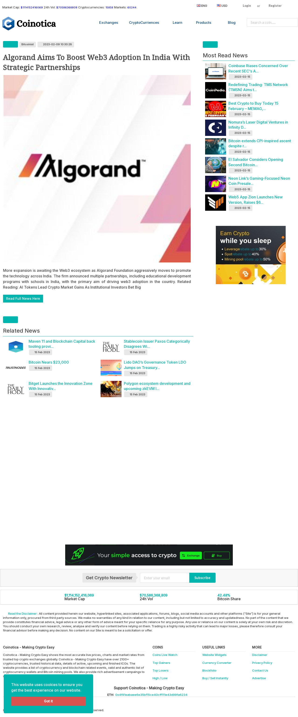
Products (203, 22)
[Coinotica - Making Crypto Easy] (29, 24)
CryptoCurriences (144, 22)
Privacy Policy (262, 663)
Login (246, 5)
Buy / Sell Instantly (215, 678)
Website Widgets (214, 655)
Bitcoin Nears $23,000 (49, 362)
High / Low (160, 678)
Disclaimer (259, 655)
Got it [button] (48, 701)
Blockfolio (209, 670)
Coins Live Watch (164, 655)
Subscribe (202, 578)
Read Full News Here (23, 298)
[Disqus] (149, 473)
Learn (177, 22)
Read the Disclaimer (22, 613)
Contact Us (260, 670)
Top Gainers (161, 663)
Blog (232, 22)
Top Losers (160, 670)
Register (275, 5)
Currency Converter (216, 663)
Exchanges (108, 22)
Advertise (259, 678)
